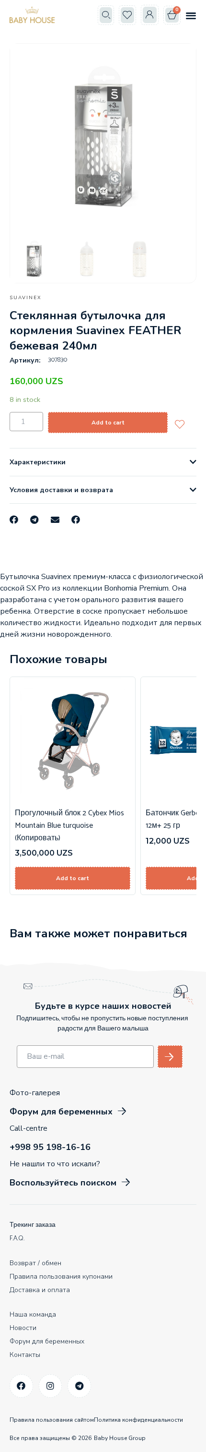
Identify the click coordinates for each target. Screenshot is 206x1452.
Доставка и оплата (40, 1290)
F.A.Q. (17, 1239)
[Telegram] (79, 1386)
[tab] (103, 462)
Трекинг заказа (33, 1225)
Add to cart (108, 422)
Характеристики (38, 462)
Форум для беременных (47, 1341)
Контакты (25, 1354)
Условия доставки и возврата (61, 490)
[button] (106, 15)
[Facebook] (21, 1386)
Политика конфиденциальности (138, 1420)
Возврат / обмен (35, 1263)
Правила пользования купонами (61, 1276)
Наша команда (33, 1314)
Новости (23, 1327)
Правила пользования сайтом (52, 1420)
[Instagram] (50, 1386)
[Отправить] (170, 1056)
